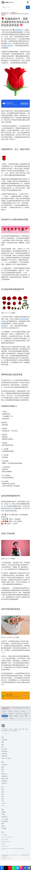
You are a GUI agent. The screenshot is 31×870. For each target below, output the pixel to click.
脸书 (3, 794)
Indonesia (5, 718)
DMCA (3, 844)
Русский (25, 713)
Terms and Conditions (7, 837)
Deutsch (16, 711)
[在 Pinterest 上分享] (10, 868)
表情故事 (13, 12)
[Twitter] (6, 733)
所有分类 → (4, 783)
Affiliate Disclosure (6, 841)
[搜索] (28, 7)
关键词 (3, 814)
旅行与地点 (4, 749)
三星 (3, 801)
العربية (21, 716)
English (4, 711)
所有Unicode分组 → (6, 758)
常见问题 (4, 828)
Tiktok (3, 805)
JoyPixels (4, 803)
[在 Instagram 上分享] (21, 868)
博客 (3, 823)
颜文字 (3, 826)
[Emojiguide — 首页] (3, 725)
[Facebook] (3, 733)
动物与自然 (4, 753)
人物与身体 (4, 740)
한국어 (16, 716)
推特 (3, 799)
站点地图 (3, 858)
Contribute (4, 834)
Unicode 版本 (5, 819)
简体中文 (5, 716)
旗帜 (3, 742)
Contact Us (4, 846)
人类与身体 (4, 764)
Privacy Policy (5, 839)
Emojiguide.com (5, 12)
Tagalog (12, 718)
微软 (3, 796)
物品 (3, 744)
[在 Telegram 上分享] (17, 868)
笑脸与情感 (4, 751)
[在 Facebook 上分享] (2, 868)
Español (10, 711)
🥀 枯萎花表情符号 (7, 45)
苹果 (3, 789)
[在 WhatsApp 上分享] (13, 868)
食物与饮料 (4, 781)
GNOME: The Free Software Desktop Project (13, 848)
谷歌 (3, 792)
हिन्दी (26, 716)
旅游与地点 (4, 774)
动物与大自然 (5, 778)
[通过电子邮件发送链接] (29, 868)
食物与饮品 (4, 756)
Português (18, 713)
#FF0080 (4, 326)
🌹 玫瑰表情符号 (18, 30)
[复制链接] (25, 868)
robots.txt (9, 858)
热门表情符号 (5, 821)
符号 (3, 746)
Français (23, 711)
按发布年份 (4, 816)
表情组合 (4, 812)
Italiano (4, 713)
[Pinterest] (9, 733)
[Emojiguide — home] (8, 2)
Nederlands (11, 713)
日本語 (10, 716)
